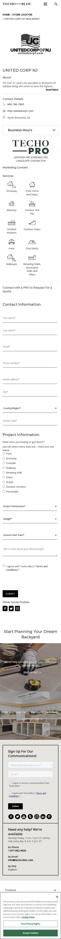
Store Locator (22, 14)
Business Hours (20, 130)
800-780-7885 (15, 104)
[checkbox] (30, 473)
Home (6, 14)
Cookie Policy (28, 917)
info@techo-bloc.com (20, 860)
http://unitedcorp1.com (20, 110)
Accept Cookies (30, 932)
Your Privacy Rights (30, 923)
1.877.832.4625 (17, 850)
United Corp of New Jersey (22, 18)
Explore (12, 869)
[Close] (57, 896)
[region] (30, 915)
